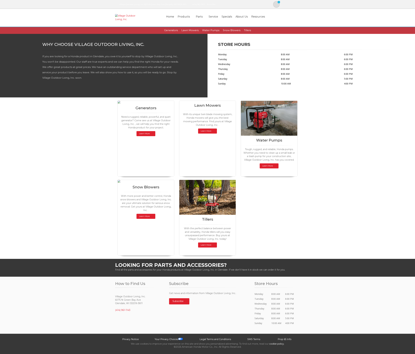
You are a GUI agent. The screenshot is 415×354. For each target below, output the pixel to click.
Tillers (247, 30)
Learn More (144, 133)
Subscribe (178, 301)
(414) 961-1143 (198, 4)
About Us (242, 16)
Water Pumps (210, 30)
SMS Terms (253, 339)
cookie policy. (276, 343)
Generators (171, 30)
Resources (258, 16)
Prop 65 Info (284, 339)
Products (184, 16)
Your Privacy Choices (166, 339)
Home (170, 16)
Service (213, 16)
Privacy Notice (130, 339)
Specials (227, 16)
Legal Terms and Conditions (215, 339)
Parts (199, 16)
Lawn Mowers (190, 30)
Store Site (211, 4)
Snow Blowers (231, 30)
